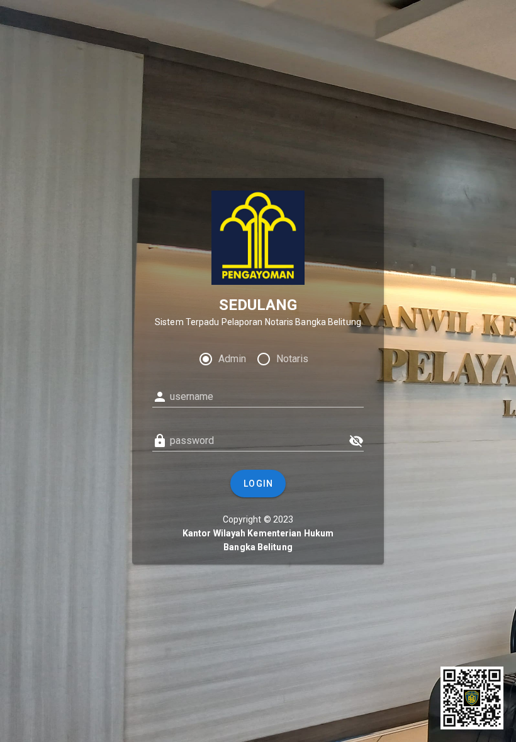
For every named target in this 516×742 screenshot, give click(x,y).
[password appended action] (356, 440)
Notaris (292, 359)
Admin (232, 359)
